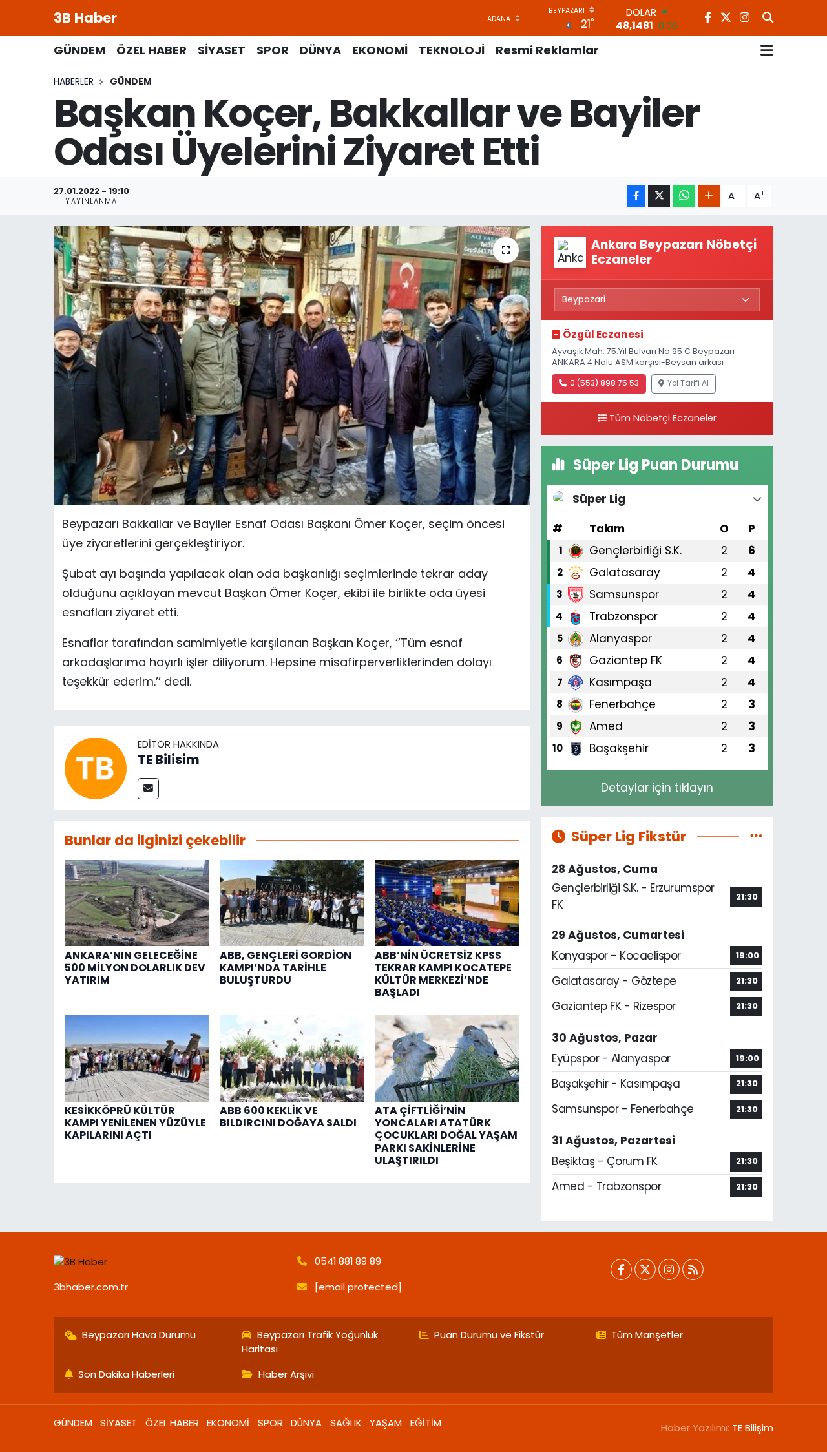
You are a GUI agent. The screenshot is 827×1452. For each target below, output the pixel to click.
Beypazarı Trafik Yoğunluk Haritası (310, 1342)
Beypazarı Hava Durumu (139, 1335)
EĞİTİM (425, 1422)
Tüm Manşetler (647, 1335)
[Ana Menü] (766, 50)
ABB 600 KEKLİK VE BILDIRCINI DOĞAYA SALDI (288, 1116)
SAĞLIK (346, 1422)
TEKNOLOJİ (452, 50)
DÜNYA (320, 50)
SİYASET (222, 50)
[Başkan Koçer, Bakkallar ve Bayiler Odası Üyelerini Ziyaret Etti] (292, 365)
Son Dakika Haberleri (126, 1374)
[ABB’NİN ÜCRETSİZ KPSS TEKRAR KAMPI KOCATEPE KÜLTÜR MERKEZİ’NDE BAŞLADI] (447, 902)
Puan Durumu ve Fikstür (489, 1335)
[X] (645, 1269)
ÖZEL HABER (151, 50)
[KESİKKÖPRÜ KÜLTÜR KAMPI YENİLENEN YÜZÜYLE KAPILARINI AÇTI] (137, 1058)
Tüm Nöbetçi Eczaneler (663, 418)
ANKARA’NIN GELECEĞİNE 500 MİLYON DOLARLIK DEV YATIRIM (135, 967)
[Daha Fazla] (709, 196)
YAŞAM (386, 1422)
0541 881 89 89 (348, 1261)
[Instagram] (669, 1269)
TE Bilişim (752, 1428)
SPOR (272, 50)
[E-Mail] (148, 788)
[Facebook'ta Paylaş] (636, 196)
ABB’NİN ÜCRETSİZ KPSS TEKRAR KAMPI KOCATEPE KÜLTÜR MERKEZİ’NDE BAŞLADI (443, 974)
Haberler (74, 81)
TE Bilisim (169, 759)
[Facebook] (621, 1269)
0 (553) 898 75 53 (604, 383)
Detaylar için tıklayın (657, 787)
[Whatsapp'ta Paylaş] (684, 196)
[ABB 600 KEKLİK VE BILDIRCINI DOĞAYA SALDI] (292, 1058)
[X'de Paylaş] (659, 196)
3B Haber (85, 17)
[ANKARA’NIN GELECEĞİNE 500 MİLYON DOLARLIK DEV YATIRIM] (137, 902)
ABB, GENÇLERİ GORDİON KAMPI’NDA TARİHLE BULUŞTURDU (285, 967)
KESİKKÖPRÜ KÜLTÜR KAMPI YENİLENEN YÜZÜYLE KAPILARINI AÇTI (135, 1122)
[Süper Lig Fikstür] (756, 836)
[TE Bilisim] (96, 767)
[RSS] (693, 1269)
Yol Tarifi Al (688, 383)
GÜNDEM (79, 50)
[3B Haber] (170, 1261)
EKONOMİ (380, 50)
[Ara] (767, 18)
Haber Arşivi (286, 1374)
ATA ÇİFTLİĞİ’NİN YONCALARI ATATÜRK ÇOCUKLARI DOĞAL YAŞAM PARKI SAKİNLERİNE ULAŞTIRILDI (446, 1135)
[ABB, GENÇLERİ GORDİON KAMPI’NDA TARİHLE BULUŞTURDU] (292, 902)
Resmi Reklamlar (547, 50)
